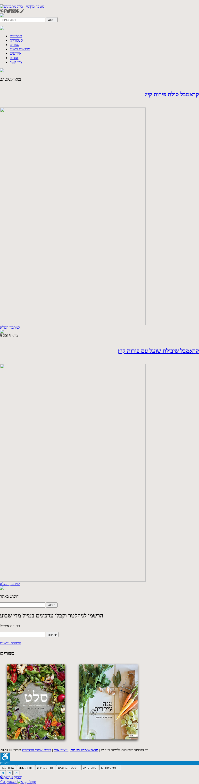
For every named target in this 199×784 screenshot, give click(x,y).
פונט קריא (89, 767)
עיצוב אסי (61, 750)
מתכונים (16, 36)
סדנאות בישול (20, 49)
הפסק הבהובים (68, 767)
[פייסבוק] (4, 12)
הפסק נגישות (12, 777)
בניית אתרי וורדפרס (36, 750)
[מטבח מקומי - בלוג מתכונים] (22, 6)
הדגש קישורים (110, 767)
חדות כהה (25, 767)
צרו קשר (16, 62)
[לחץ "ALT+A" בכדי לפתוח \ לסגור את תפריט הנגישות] (5, 756)
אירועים (16, 53)
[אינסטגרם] (13, 12)
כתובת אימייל (10, 626)
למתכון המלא (10, 327)
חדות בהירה (45, 767)
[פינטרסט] (1, 12)
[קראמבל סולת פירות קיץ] (73, 324)
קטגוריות (16, 40)
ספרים (14, 45)
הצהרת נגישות (10, 643)
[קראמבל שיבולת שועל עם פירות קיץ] (73, 580)
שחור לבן (8, 767)
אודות (14, 58)
